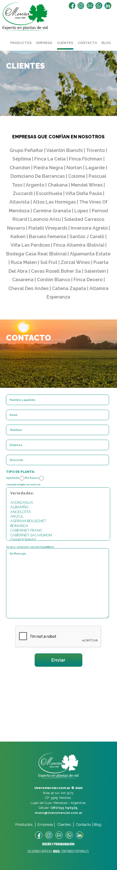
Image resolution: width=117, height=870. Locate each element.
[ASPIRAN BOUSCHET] (58, 521)
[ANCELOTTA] (58, 512)
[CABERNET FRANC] (58, 530)
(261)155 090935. (64, 808)
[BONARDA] (58, 526)
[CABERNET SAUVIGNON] (58, 535)
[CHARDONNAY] (58, 539)
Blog (106, 43)
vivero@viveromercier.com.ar (58, 813)
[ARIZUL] (58, 516)
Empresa (44, 43)
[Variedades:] (58, 493)
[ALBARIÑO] (58, 507)
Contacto (87, 43)
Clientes (65, 43)
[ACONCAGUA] (58, 502)
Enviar (58, 660)
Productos (21, 43)
